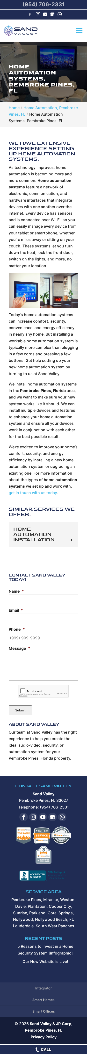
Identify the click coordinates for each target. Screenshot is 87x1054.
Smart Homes (43, 1000)
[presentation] (43, 691)
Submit (20, 710)
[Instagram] (38, 15)
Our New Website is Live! (45, 961)
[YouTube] (45, 15)
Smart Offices (43, 1011)
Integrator (43, 988)
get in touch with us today (33, 492)
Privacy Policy (44, 1036)
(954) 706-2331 (43, 4)
